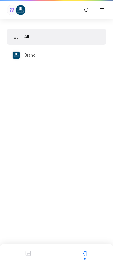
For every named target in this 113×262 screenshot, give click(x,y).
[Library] (85, 253)
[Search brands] (87, 10)
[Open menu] (102, 10)
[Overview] (28, 253)
